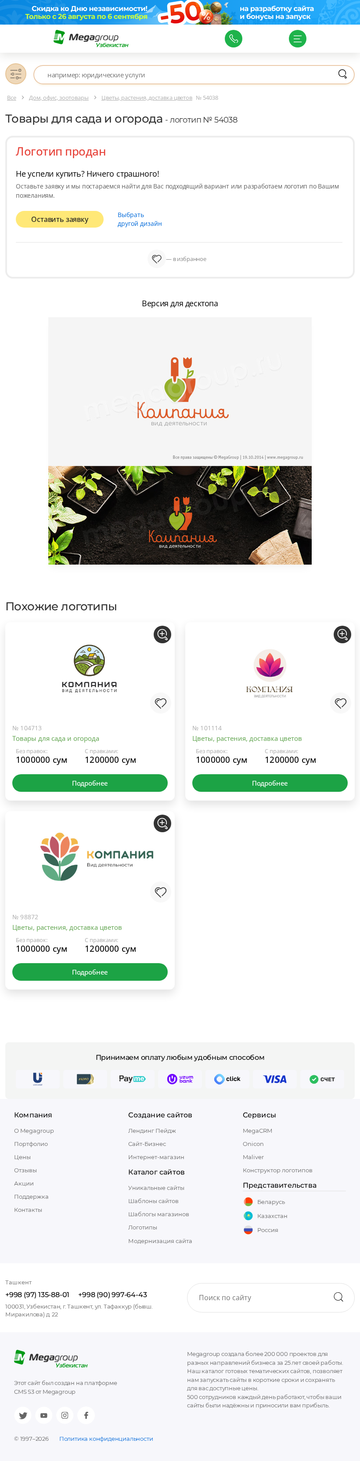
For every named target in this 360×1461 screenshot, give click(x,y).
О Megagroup (34, 1130)
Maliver (253, 1156)
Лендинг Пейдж (152, 1130)
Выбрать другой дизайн (140, 219)
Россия (267, 1229)
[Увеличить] (162, 634)
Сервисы (259, 1115)
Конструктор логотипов (278, 1170)
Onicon (253, 1143)
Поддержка (31, 1196)
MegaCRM (257, 1130)
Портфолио (31, 1143)
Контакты (28, 1209)
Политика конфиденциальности (106, 1438)
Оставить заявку (59, 219)
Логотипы (142, 1227)
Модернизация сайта (160, 1240)
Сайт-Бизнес (147, 1143)
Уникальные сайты (156, 1187)
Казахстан (272, 1215)
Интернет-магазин (156, 1156)
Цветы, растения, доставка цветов (247, 738)
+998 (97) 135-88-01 (37, 1295)
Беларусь (271, 1201)
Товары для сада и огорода (55, 738)
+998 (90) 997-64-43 (112, 1295)
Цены (22, 1156)
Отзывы (25, 1170)
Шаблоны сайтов (153, 1200)
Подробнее (90, 783)
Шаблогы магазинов (158, 1214)
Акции (24, 1183)
